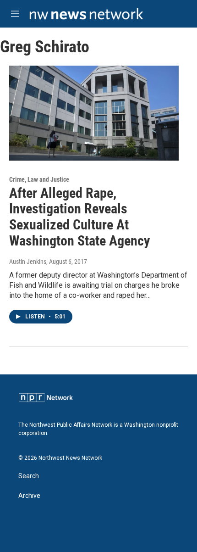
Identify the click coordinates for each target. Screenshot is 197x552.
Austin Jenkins (27, 261)
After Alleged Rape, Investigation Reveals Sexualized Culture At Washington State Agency (79, 217)
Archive (29, 495)
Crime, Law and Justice (39, 179)
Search (28, 476)
